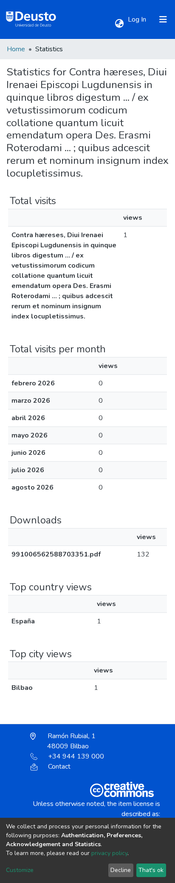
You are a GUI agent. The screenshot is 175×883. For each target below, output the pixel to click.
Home (16, 49)
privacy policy (109, 853)
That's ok (151, 870)
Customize (20, 870)
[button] (119, 24)
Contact (59, 766)
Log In (138, 19)
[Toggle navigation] (163, 19)
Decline (120, 870)
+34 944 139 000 (76, 756)
